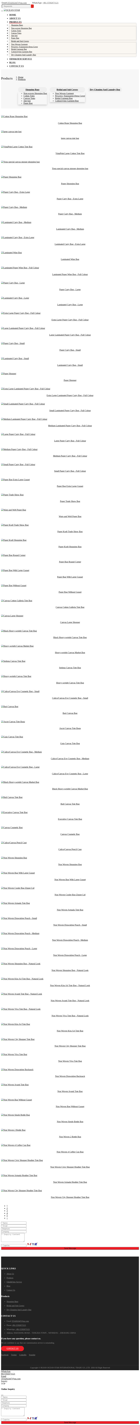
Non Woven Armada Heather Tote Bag (70, 1182)
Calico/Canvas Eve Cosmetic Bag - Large (70, 774)
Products (15, 22)
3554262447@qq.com (17, 3)
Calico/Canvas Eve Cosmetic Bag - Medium (70, 758)
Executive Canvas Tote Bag (70, 819)
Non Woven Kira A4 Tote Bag (70, 1031)
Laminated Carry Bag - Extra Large (70, 244)
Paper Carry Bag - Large (70, 289)
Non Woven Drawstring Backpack (70, 1076)
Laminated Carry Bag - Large (70, 304)
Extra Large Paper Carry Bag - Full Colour (70, 320)
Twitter (14, 1355)
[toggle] (2, 10)
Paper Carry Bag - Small (70, 350)
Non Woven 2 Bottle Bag (70, 1137)
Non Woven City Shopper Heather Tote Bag (70, 1197)
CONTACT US (12, 1348)
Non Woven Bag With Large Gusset (70, 879)
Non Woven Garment (64, 93)
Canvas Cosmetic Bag (70, 834)
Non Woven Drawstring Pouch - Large (70, 955)
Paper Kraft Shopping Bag (70, 546)
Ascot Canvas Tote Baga (70, 728)
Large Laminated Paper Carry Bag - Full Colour (70, 335)
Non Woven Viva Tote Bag (70, 1061)
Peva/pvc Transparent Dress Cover (70, 96)
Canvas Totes (29, 98)
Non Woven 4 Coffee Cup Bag (70, 1152)
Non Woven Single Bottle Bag (70, 1121)
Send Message (70, 1248)
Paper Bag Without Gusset (70, 592)
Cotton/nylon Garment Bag (21, 52)
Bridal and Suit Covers (20, 41)
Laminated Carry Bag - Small (70, 365)
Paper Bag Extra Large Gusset (70, 486)
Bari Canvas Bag (70, 713)
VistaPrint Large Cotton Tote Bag (70, 153)
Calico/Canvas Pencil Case (70, 849)
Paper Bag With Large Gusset (70, 577)
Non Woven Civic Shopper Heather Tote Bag (70, 1167)
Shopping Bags (17, 25)
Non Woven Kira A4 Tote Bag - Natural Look (70, 985)
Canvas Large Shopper (70, 622)
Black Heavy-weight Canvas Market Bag (70, 789)
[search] (32, 6)
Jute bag (27, 101)
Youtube (32, 1355)
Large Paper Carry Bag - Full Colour (70, 441)
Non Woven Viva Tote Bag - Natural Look (70, 1016)
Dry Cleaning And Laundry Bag (23, 55)
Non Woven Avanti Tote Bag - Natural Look (70, 1000)
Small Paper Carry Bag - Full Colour (70, 471)
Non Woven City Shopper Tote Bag (70, 1046)
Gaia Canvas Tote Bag (70, 743)
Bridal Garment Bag (64, 98)
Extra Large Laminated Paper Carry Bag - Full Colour (70, 395)
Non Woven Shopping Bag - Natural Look (70, 970)
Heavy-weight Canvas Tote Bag (70, 683)
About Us (15, 18)
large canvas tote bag (70, 138)
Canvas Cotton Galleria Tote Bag (70, 607)
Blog (12, 62)
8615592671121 (8, 1374)
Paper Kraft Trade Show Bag (70, 531)
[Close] (2, 1395)
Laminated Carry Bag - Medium (70, 229)
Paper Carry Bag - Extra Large (70, 199)
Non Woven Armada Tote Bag (70, 910)
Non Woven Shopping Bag (70, 864)
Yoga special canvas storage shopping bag (70, 168)
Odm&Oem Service (20, 59)
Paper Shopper (70, 380)
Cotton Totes (29, 96)
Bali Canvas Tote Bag (70, 804)
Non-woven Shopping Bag (35, 93)
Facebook (4, 1355)
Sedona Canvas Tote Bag (70, 668)
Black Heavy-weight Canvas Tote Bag (70, 637)
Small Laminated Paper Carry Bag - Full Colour (70, 410)
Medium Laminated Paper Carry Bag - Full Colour (70, 425)
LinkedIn (22, 1355)
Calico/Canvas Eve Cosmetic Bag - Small (70, 698)
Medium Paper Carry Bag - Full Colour (70, 456)
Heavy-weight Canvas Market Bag (70, 652)
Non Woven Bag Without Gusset (70, 1106)
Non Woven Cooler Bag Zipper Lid (70, 895)
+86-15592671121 (51, 3)
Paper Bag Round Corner (70, 562)
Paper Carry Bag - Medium (70, 214)
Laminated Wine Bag (70, 259)
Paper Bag (15, 38)
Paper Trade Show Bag (70, 501)
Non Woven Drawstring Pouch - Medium (70, 940)
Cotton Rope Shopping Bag (70, 123)
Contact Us (16, 66)
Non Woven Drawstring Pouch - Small (70, 925)
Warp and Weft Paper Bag (70, 516)
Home (12, 15)
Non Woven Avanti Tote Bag (70, 1091)
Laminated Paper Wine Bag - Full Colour (70, 274)
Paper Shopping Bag (70, 183)
